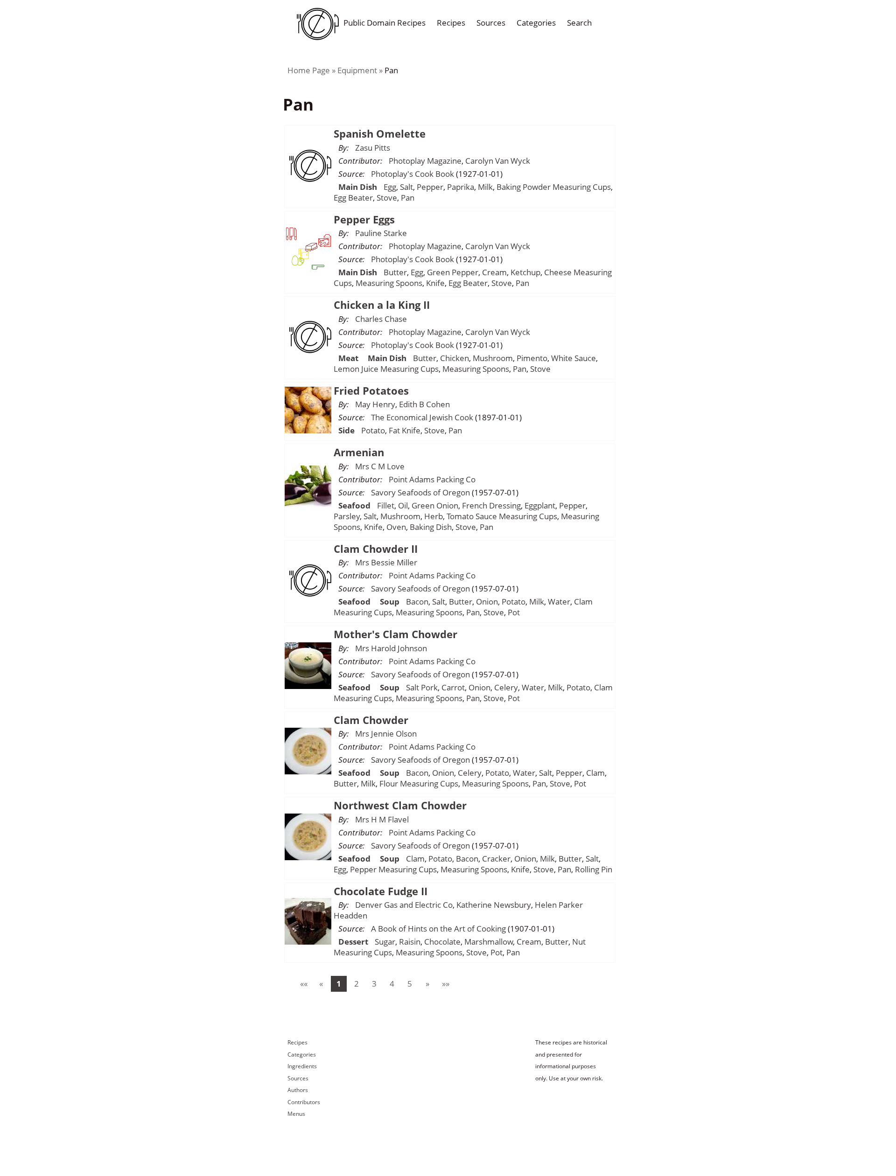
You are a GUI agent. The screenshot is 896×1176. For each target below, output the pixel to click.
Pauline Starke (381, 233)
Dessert (353, 941)
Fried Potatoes (371, 390)
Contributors (303, 1102)
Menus (296, 1114)
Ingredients (302, 1066)
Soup (389, 601)
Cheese (558, 272)
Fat (394, 430)
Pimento (532, 358)
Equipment (357, 70)
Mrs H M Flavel (382, 819)
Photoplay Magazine (425, 160)
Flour (388, 783)
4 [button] (392, 983)
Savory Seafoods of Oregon (420, 492)
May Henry (375, 404)
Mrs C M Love (380, 466)
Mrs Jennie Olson (386, 733)
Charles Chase (381, 318)
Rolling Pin (593, 869)
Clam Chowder (371, 720)
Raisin (409, 941)
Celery (506, 687)
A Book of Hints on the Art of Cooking (438, 928)
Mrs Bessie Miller (386, 562)
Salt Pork (422, 687)
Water (559, 601)
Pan (391, 70)
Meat (348, 358)
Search (579, 22)
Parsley (347, 516)
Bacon (417, 601)
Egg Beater (353, 197)
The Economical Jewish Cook (422, 417)
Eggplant (540, 505)
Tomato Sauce (472, 516)
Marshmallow (488, 941)
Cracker (496, 858)
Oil (403, 505)
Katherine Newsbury (493, 904)
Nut (579, 941)
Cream (494, 272)
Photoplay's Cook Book (412, 173)
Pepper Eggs (364, 219)
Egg (390, 186)
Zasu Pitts (372, 147)
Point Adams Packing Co (432, 479)
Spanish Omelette (380, 133)
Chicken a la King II (382, 305)
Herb (433, 516)
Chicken (454, 358)
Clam (583, 601)
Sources (490, 22)
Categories (536, 22)
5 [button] (409, 983)
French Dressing (491, 505)
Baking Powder (524, 186)
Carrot (453, 687)
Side (346, 430)
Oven (396, 527)
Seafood (354, 505)
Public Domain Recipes (384, 22)
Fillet (385, 505)
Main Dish (357, 186)
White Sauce (573, 358)
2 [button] (356, 983)
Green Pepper (452, 272)
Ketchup (525, 272)
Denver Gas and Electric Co (404, 904)
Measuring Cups (582, 186)
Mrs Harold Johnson (391, 648)
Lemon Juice (356, 368)
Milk (485, 186)
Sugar (385, 941)
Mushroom (493, 358)
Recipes (451, 22)
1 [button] (338, 983)
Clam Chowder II (376, 549)
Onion (487, 601)
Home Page (308, 70)
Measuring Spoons (389, 283)
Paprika (460, 186)
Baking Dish (431, 527)
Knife (435, 283)
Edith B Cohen (424, 404)
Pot (514, 612)
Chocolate (442, 941)
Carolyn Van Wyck (497, 160)
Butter (395, 272)
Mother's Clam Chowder (395, 634)
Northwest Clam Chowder (400, 805)
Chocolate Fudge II (380, 891)
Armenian (359, 452)
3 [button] (374, 983)
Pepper (430, 186)
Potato (373, 430)
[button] (303, 984)
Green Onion (435, 505)
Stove (387, 197)
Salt (406, 186)
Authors (297, 1090)
